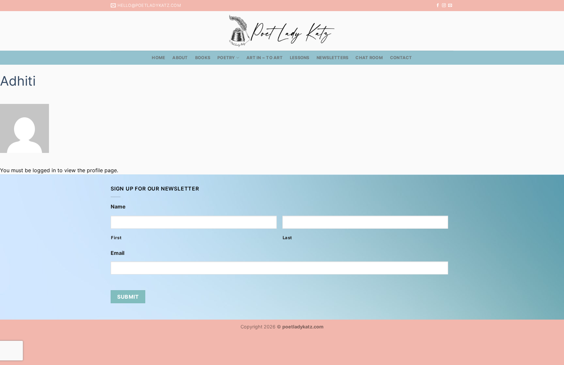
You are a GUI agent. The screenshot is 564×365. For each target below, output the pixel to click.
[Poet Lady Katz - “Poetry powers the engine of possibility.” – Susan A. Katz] (282, 31)
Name (118, 206)
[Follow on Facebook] (438, 5)
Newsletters (333, 57)
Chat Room (369, 57)
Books (202, 57)
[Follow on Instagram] (444, 5)
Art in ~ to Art (264, 57)
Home (158, 57)
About (180, 57)
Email (117, 253)
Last (287, 237)
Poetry (226, 57)
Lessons (299, 57)
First (116, 237)
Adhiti (18, 81)
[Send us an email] (450, 5)
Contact (401, 57)
